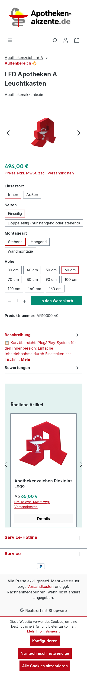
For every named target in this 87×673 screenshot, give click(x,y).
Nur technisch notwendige (45, 653)
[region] (43, 133)
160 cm (55, 288)
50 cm (51, 270)
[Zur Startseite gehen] (43, 19)
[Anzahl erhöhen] (24, 300)
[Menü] (10, 40)
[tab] (42, 346)
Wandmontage (20, 251)
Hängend (39, 241)
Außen (32, 194)
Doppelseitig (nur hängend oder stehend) (44, 223)
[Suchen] (54, 40)
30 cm (13, 270)
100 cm (70, 279)
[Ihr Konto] (65, 40)
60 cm (70, 270)
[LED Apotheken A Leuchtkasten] (43, 133)
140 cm (34, 288)
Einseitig (15, 213)
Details (43, 518)
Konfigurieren (45, 641)
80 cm (32, 279)
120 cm (14, 288)
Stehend (15, 241)
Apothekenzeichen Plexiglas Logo (43, 483)
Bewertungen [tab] (17, 367)
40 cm (32, 270)
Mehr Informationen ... (43, 631)
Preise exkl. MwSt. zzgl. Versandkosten (39, 173)
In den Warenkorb (57, 300)
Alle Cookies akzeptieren (45, 666)
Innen (13, 194)
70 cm (13, 279)
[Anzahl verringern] (9, 300)
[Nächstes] (78, 132)
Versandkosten (40, 586)
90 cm (51, 279)
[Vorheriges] (8, 132)
